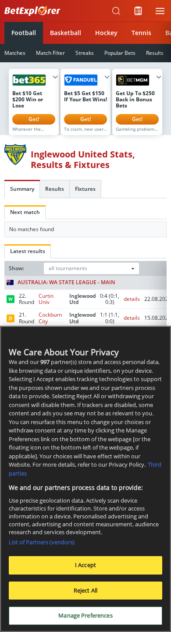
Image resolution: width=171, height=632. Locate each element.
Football (23, 33)
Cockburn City (50, 318)
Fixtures (85, 189)
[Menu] (160, 11)
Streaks (84, 53)
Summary (22, 189)
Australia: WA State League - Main (66, 282)
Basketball (65, 33)
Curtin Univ (46, 299)
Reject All (85, 590)
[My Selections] (138, 11)
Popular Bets (119, 53)
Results (155, 53)
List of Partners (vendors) (42, 542)
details (132, 299)
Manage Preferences (85, 615)
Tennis (141, 33)
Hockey (106, 33)
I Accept (85, 565)
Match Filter (50, 53)
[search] (116, 11)
